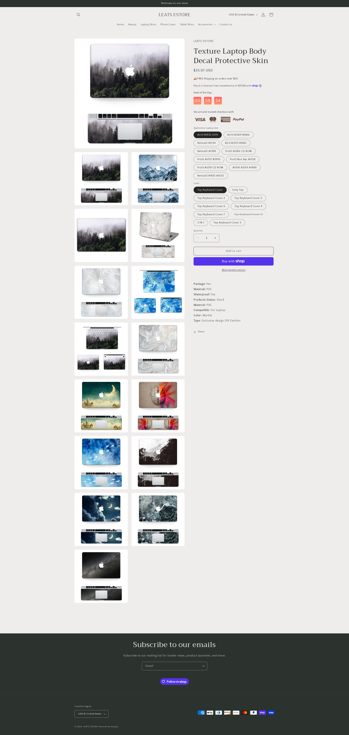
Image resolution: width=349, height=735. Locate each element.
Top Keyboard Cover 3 (227, 222)
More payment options (233, 270)
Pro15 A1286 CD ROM (238, 151)
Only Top (238, 189)
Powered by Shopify (108, 727)
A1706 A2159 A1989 (245, 167)
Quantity (198, 230)
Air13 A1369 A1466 (238, 134)
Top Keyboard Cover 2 (211, 198)
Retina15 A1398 (206, 151)
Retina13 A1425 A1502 (210, 175)
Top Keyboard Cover (210, 189)
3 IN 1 (200, 222)
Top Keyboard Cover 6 (211, 206)
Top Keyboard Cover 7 (211, 214)
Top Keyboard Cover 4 (248, 206)
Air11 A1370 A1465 (236, 142)
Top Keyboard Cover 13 (250, 215)
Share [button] (201, 331)
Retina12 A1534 (206, 142)
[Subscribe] (203, 666)
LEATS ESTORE (90, 727)
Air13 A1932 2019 (207, 134)
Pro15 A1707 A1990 (208, 159)
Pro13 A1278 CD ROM (210, 167)
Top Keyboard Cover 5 (248, 198)
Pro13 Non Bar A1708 (243, 159)
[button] (79, 15)
